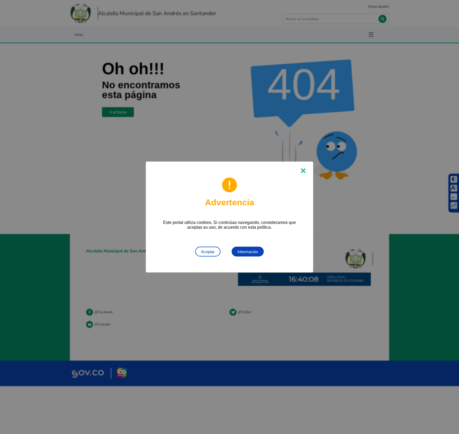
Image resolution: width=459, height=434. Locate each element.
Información (247, 251)
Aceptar (208, 251)
